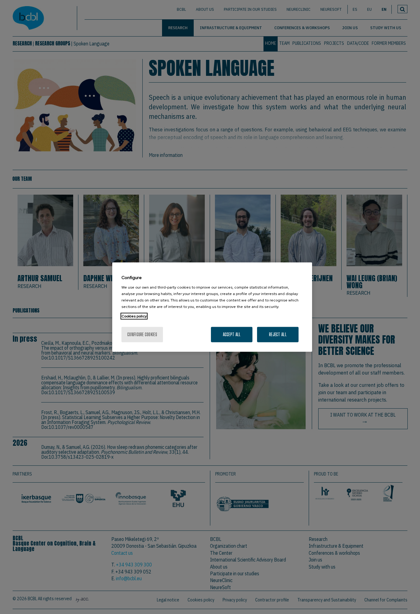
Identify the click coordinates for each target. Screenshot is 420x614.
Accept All (232, 334)
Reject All (278, 334)
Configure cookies (142, 334)
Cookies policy (134, 315)
